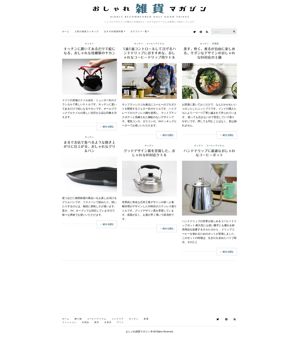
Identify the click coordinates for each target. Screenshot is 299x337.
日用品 (215, 43)
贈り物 (78, 318)
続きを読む (108, 126)
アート (120, 322)
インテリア (118, 318)
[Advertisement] (149, 290)
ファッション (69, 322)
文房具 (108, 322)
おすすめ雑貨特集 (113, 31)
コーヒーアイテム (155, 43)
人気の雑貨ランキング (87, 31)
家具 (96, 322)
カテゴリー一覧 (138, 31)
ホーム (65, 31)
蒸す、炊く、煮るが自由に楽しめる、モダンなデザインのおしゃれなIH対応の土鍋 (209, 53)
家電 (146, 318)
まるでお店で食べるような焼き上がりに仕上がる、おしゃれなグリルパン (89, 146)
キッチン (89, 43)
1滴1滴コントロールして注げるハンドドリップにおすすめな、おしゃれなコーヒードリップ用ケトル (149, 53)
